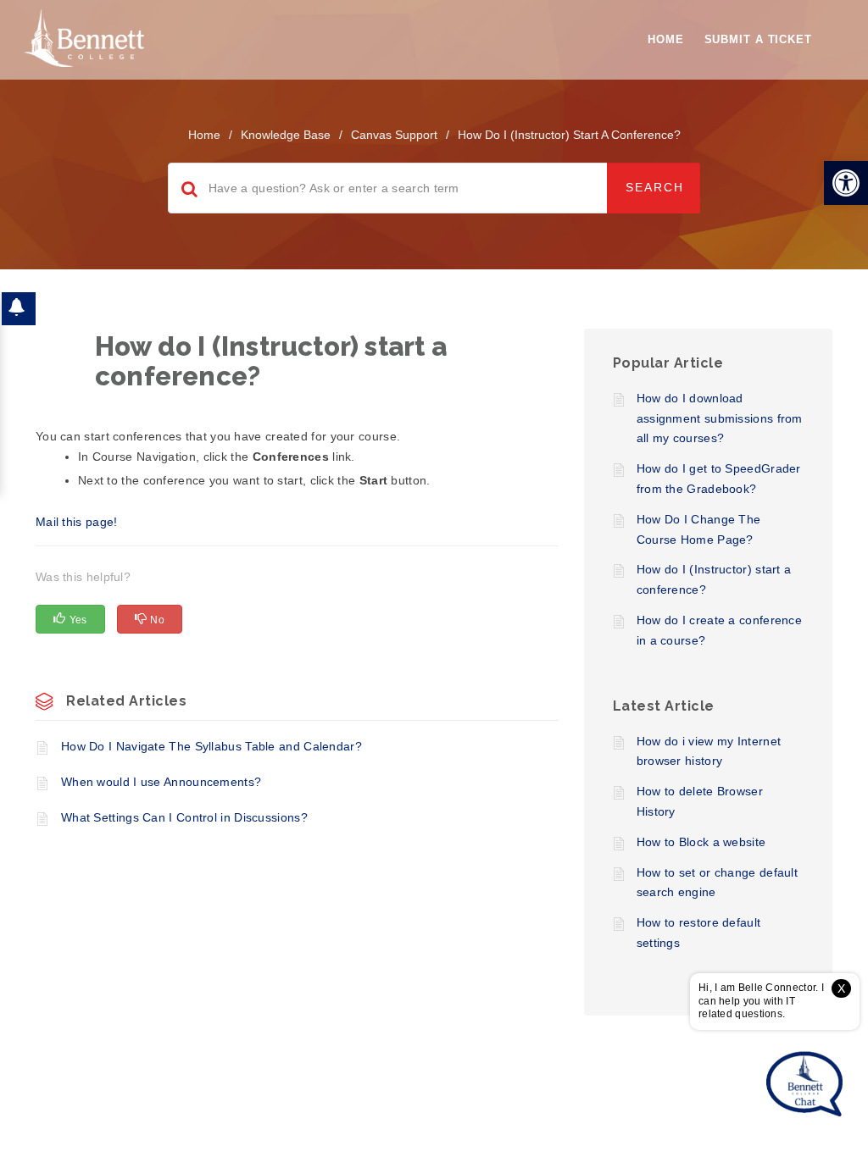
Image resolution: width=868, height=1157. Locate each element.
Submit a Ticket (758, 39)
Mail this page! (77, 522)
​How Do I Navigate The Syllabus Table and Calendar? (211, 746)
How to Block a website (701, 842)
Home (666, 39)
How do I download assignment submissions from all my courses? (720, 418)
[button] (846, 183)
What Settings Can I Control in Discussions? (184, 817)
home (204, 134)
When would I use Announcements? (161, 782)
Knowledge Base (286, 134)
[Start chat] (804, 1085)
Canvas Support (394, 134)
